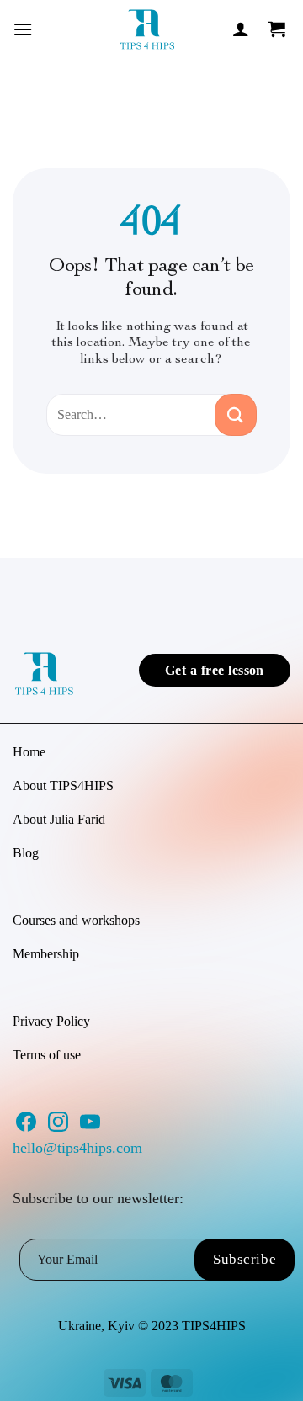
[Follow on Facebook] (26, 1126)
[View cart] (278, 28)
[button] (23, 29)
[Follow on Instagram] (58, 1126)
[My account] (240, 28)
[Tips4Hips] (147, 29)
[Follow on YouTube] (90, 1126)
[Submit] (236, 415)
